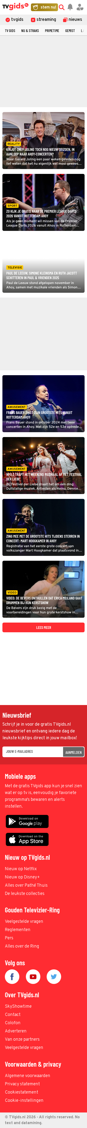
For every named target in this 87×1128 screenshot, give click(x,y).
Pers (9, 938)
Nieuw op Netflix (21, 869)
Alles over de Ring (22, 946)
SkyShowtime (18, 1006)
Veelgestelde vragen (24, 922)
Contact (13, 1015)
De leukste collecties (24, 894)
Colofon (13, 1023)
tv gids (10, 30)
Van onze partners (22, 1039)
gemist (70, 30)
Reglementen (17, 930)
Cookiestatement (21, 1092)
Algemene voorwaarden (27, 1076)
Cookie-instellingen (24, 1101)
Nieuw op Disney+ (22, 877)
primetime (52, 30)
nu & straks (30, 30)
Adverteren (16, 1031)
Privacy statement (22, 1084)
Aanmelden (73, 752)
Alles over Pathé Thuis (26, 885)
